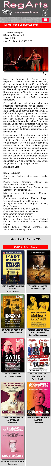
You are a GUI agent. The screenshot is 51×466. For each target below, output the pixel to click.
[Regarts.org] (25, 8)
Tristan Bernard (13, 288)
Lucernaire (13, 420)
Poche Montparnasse (13, 331)
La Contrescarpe (38, 287)
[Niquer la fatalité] (25, 59)
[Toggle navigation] (45, 20)
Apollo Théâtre (38, 376)
